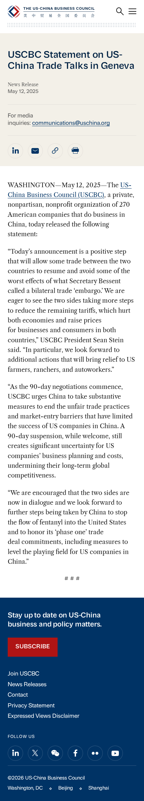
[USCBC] (51, 11)
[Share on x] (35, 753)
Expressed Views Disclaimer (43, 716)
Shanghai (98, 788)
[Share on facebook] (75, 753)
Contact (18, 695)
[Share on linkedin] (15, 151)
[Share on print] (75, 151)
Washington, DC (25, 788)
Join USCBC (23, 674)
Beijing (65, 788)
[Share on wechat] (55, 753)
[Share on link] (55, 151)
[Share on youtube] (115, 753)
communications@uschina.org (71, 123)
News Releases (27, 685)
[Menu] (132, 12)
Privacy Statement (31, 706)
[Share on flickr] (95, 753)
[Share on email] (35, 151)
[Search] (120, 12)
